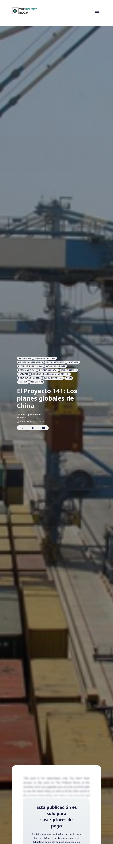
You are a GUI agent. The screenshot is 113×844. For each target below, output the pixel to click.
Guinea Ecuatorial (53, 378)
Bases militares (69, 370)
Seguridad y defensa (45, 358)
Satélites (23, 374)
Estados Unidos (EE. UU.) (30, 366)
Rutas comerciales (55, 366)
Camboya (22, 382)
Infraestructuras (48, 370)
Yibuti (69, 378)
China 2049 (72, 362)
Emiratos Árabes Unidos (30, 362)
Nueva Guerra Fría (55, 362)
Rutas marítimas (27, 370)
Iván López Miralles (31, 414)
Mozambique (36, 382)
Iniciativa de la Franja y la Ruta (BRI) (50, 374)
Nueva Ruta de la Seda (29, 378)
